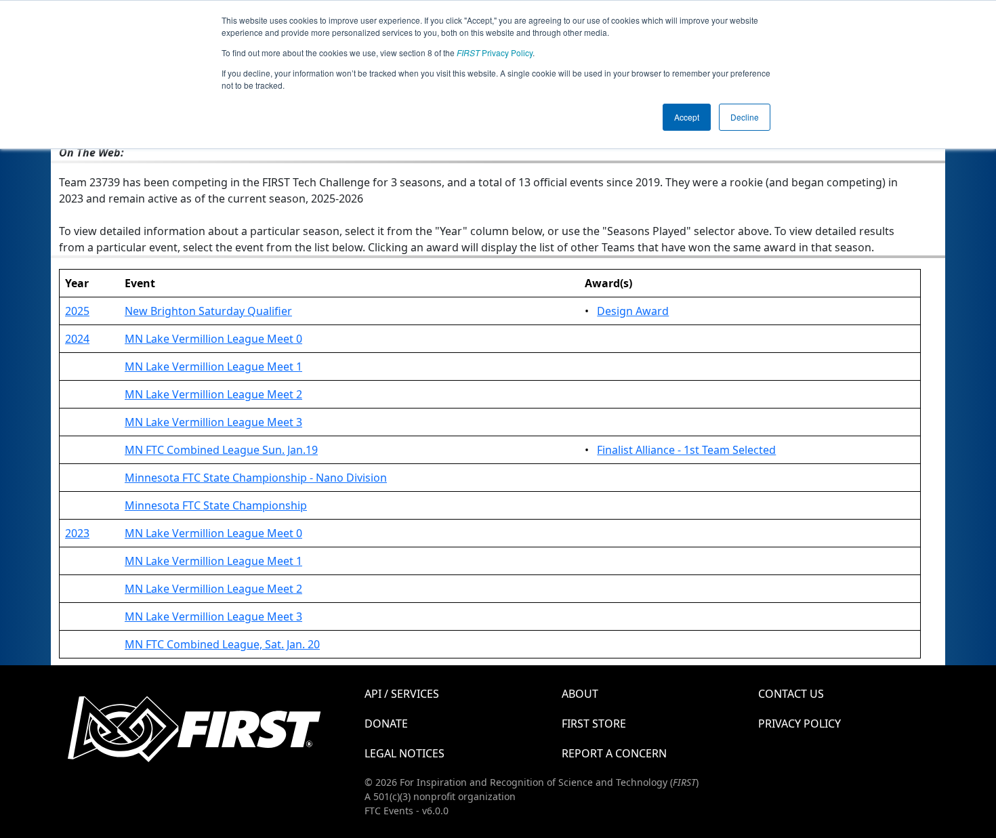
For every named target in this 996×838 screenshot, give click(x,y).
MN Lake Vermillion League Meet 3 (213, 422)
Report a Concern (614, 753)
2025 (77, 310)
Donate (386, 723)
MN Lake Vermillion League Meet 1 (213, 366)
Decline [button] (744, 117)
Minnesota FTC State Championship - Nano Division (256, 477)
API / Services (402, 693)
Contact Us (791, 693)
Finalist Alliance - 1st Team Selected (686, 449)
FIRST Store (594, 723)
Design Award (633, 310)
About (580, 693)
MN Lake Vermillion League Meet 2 (213, 394)
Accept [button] (686, 117)
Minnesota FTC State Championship (216, 505)
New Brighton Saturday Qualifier (208, 310)
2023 (77, 533)
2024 (77, 338)
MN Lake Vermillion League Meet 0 (213, 338)
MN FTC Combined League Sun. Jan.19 (221, 449)
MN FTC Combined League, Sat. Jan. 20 (222, 644)
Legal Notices (404, 753)
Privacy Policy (495, 52)
